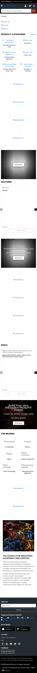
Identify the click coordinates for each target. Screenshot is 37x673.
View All (33, 34)
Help (2, 640)
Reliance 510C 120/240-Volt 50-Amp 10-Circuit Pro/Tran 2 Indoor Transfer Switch (16, 356)
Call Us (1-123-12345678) (8, 638)
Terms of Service (6, 660)
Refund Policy (15, 658)
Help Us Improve (7, 652)
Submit (18, 610)
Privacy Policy (5, 658)
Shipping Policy (27, 658)
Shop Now (18, 164)
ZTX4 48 (4, 190)
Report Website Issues (21, 660)
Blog (31, 660)
